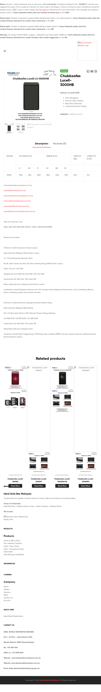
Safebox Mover (56, 506)
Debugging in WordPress (48, 10)
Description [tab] (41, 143)
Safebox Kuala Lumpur (26, 506)
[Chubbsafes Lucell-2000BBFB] (88, 71)
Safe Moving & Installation (14, 554)
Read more (15, 486)
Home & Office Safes (12, 541)
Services (7, 592)
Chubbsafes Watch (75, 114)
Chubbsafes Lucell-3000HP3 (85, 480)
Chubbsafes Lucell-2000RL (15, 480)
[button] (50, 75)
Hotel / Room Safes (11, 546)
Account (7, 600)
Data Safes (8, 552)
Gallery (6, 589)
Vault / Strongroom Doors (14, 549)
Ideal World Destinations (13, 616)
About (6, 586)
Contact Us (8, 598)
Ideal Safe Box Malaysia (49, 680)
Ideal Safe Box (9, 506)
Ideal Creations (42, 506)
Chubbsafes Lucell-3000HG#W (62, 480)
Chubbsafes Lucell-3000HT (39, 480)
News (6, 595)
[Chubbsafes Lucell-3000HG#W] (95, 71)
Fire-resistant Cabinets (13, 543)
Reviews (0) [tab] (59, 143)
